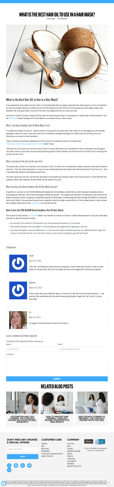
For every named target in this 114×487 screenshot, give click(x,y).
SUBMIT (22, 457)
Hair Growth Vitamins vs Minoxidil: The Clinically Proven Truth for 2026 (91, 418)
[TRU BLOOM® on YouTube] (29, 466)
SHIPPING (44, 444)
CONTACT (70, 449)
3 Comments (62, 19)
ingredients (36, 203)
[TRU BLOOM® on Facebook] (9, 466)
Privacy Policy (91, 450)
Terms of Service (100, 450)
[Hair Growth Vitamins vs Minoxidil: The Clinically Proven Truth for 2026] (91, 403)
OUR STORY (70, 444)
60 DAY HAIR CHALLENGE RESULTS (52, 454)
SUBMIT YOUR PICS (47, 456)
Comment (10, 355)
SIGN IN (69, 454)
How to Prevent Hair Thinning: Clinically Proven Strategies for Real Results (57, 419)
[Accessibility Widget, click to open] (3, 483)
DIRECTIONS (45, 449)
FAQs (42, 446)
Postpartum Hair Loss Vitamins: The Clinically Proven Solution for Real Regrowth (22, 419)
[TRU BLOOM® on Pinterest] (9, 470)
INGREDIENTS (45, 451)
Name (9, 345)
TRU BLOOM (13, 119)
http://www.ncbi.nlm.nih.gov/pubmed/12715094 (24, 144)
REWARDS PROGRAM (73, 451)
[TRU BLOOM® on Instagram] (16, 466)
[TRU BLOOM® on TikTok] (22, 466)
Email (60, 345)
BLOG (69, 446)
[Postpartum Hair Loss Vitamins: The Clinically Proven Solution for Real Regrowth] (22, 403)
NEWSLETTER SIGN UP (74, 466)
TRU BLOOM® (92, 448)
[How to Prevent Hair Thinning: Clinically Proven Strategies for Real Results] (57, 403)
